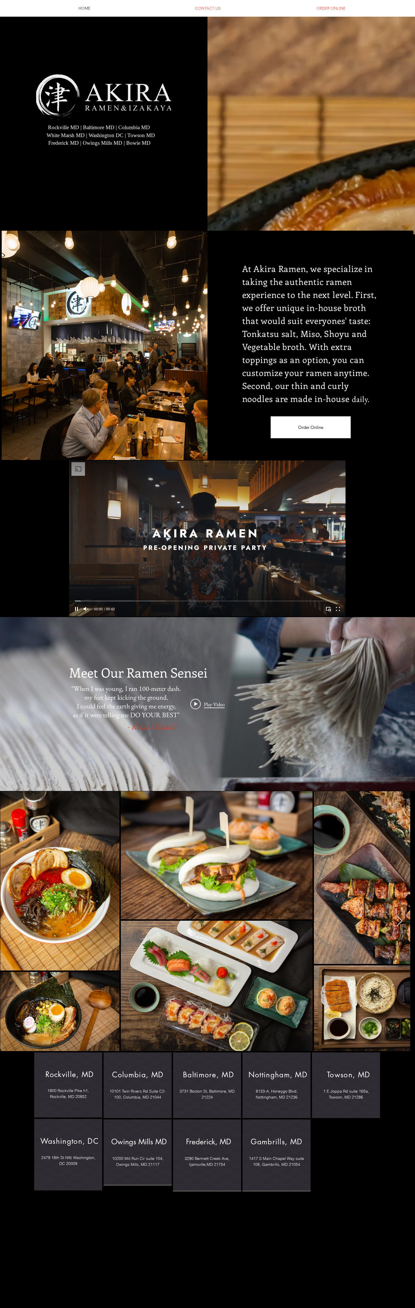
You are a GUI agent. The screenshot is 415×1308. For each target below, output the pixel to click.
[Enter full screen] (338, 609)
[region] (68, 1084)
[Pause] (76, 609)
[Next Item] (405, 921)
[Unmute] (86, 609)
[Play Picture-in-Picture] (328, 609)
